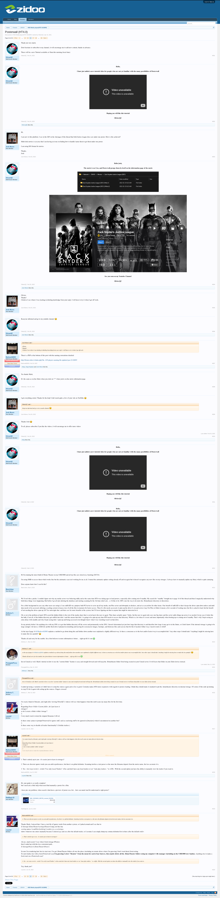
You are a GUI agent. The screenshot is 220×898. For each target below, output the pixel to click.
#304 (213, 284)
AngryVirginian (30, 366)
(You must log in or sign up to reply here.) (203, 876)
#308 (213, 386)
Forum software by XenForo (19, 895)
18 (36, 38)
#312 (213, 568)
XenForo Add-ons (41, 895)
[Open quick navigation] (213, 27)
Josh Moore (10, 147)
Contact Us (199, 892)
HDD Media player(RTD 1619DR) (22, 35)
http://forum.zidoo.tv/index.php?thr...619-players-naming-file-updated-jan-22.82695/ (49, 360)
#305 (213, 307)
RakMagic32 (10, 797)
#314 (213, 642)
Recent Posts (19, 22)
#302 (213, 121)
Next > (45, 38)
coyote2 (8, 716)
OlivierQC (41, 35)
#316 (213, 692)
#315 (213, 667)
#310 (213, 436)
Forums (22, 19)
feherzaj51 (25, 125)
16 (30, 38)
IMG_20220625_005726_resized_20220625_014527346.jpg (46, 798)
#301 (213, 55)
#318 (213, 772)
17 (33, 38)
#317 (213, 728)
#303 (213, 156)
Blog (15, 19)
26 (41, 38)
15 (27, 38)
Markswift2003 (11, 357)
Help (204, 892)
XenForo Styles (51, 895)
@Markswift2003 (42, 631)
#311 (213, 502)
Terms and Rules (203, 895)
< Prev (15, 38)
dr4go (23, 366)
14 (25, 38)
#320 (213, 869)
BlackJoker (10, 589)
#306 (213, 331)
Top (212, 892)
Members (31, 19)
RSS (215, 892)
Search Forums (9, 22)
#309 (213, 414)
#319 (213, 808)
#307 (213, 363)
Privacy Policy (213, 895)
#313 (213, 587)
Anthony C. (10, 613)
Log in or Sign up (209, 1)
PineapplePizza (11, 663)
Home (9, 19)
